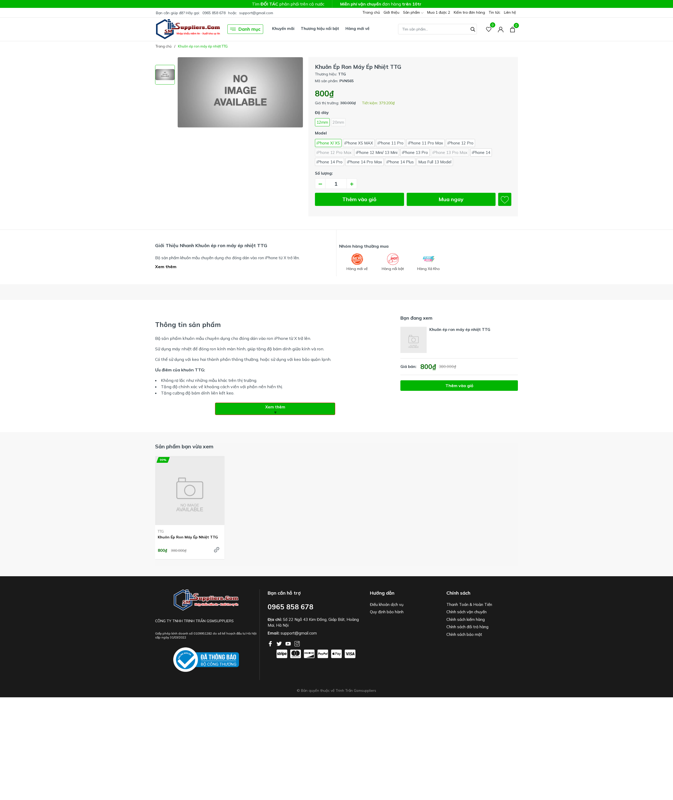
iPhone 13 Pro (415, 152)
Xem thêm (165, 266)
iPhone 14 (481, 152)
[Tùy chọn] (216, 549)
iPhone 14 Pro (330, 161)
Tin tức (494, 12)
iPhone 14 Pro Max (364, 161)
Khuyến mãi (283, 28)
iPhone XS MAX (358, 143)
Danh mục (249, 29)
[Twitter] (280, 643)
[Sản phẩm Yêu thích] (489, 29)
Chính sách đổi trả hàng (467, 626)
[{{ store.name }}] (206, 659)
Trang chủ (371, 12)
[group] (240, 120)
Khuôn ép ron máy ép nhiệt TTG (188, 537)
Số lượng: (324, 173)
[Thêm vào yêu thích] (504, 199)
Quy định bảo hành (387, 611)
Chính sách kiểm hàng (465, 619)
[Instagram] (297, 643)
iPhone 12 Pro (460, 143)
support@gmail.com (256, 13)
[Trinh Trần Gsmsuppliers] (188, 29)
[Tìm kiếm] (473, 28)
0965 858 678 (214, 13)
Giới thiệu (391, 12)
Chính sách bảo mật (464, 634)
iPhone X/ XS (328, 143)
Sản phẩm (412, 12)
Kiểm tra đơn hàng (469, 12)
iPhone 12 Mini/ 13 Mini (376, 152)
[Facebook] (271, 643)
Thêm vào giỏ (359, 199)
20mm (338, 122)
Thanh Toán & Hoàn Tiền (469, 604)
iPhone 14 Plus (400, 161)
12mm (322, 122)
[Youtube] (288, 643)
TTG (161, 531)
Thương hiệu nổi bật (320, 28)
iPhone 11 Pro (391, 143)
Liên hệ (510, 12)
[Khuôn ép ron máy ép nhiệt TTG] (190, 490)
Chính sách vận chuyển (466, 611)
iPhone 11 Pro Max (425, 143)
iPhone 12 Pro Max (334, 152)
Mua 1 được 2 (438, 12)
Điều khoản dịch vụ (387, 604)
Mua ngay (451, 199)
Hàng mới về (357, 28)
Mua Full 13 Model (434, 161)
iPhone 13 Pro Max (449, 152)
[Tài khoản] (500, 29)
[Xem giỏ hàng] (512, 29)
